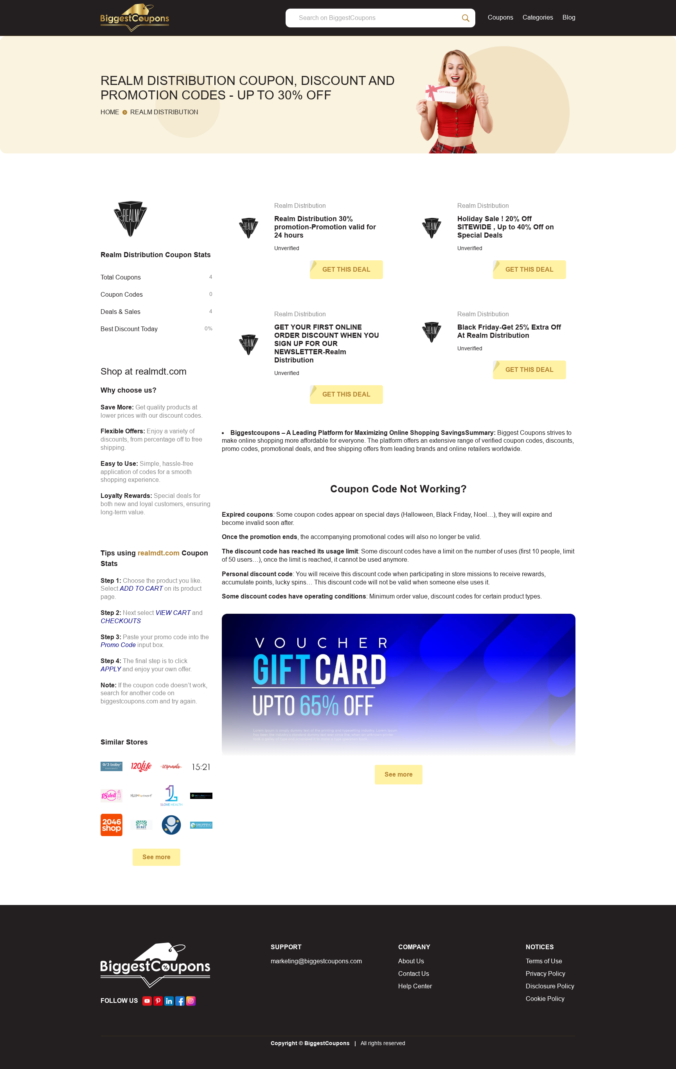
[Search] (466, 18)
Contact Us (413, 973)
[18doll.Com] (111, 795)
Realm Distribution (300, 205)
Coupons (500, 17)
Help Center (415, 986)
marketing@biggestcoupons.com (316, 961)
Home (110, 112)
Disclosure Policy (550, 986)
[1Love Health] (171, 795)
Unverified (286, 248)
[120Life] (141, 766)
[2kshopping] (201, 825)
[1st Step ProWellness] (201, 795)
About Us (411, 961)
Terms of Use (544, 961)
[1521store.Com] (201, 766)
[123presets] (171, 766)
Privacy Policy (545, 973)
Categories (538, 17)
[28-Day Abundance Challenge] (141, 825)
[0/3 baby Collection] (111, 766)
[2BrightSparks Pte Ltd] (171, 825)
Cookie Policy (545, 998)
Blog (569, 17)
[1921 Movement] (141, 795)
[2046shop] (111, 825)
